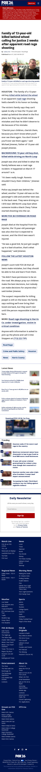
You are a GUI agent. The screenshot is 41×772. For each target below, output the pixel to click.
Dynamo (21, 612)
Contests (4, 682)
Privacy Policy (22, 525)
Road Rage (25, 52)
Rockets (21, 607)
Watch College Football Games (7, 716)
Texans (21, 605)
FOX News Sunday (25, 559)
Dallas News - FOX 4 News (8, 574)
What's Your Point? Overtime (8, 645)
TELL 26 (4, 548)
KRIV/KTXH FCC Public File (24, 696)
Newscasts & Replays (9, 551)
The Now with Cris (7, 668)
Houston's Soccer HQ (26, 654)
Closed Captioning (25, 699)
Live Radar (5, 602)
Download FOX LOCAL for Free (18, 418)
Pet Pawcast (23, 650)
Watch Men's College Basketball (8, 729)
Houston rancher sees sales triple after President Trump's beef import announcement (25, 474)
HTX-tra (22, 707)
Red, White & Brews (25, 636)
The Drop (5, 666)
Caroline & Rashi (24, 633)
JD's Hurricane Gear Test (8, 612)
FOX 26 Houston (16, 52)
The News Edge (7, 637)
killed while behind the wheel (23, 95)
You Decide (22, 554)
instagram (22, 749)
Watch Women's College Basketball (7, 733)
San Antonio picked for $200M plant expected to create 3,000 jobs (13, 381)
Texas (21, 547)
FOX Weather (6, 623)
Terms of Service (22, 527)
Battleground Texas (8, 658)
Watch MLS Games (8, 739)
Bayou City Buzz (7, 651)
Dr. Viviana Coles (24, 576)
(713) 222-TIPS (20, 338)
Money (21, 556)
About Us (23, 663)
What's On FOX (24, 677)
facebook (14, 749)
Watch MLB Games (8, 719)
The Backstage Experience (6, 674)
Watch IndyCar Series (8, 726)
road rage (21, 98)
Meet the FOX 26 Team (24, 669)
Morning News (25, 570)
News (5, 357)
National (21, 549)
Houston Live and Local (7, 655)
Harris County (18, 357)
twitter (18, 749)
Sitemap (21, 565)
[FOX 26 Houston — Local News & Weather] (7, 3)
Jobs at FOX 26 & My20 (24, 683)
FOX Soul (4, 558)
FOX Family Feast (24, 594)
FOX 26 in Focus (24, 638)
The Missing (23, 652)
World (21, 551)
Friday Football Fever (25, 619)
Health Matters (24, 581)
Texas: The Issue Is (8, 649)
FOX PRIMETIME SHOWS (7, 678)
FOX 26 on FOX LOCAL (6, 545)
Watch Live (31, 3)
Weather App (6, 618)
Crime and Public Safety (13, 351)
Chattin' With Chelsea (8, 640)
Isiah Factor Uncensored (5, 632)
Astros (21, 602)
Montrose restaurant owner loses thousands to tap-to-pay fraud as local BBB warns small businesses (25, 454)
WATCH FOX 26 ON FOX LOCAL (25, 674)
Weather (5, 599)
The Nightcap (6, 635)
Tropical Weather (7, 609)
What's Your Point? (8, 642)
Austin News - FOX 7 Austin (8, 578)
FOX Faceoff (23, 640)
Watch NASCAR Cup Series (8, 722)
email (26, 749)
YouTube (4, 556)
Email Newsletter (24, 679)
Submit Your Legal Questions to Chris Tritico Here (25, 587)
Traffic (4, 615)
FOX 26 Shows (8, 628)
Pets (20, 583)
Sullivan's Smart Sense (24, 562)
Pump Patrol (6, 620)
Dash (20, 614)
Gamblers (22, 617)
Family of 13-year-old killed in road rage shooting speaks (20, 81)
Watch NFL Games (8, 712)
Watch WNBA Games (8, 736)
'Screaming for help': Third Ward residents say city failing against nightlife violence (25, 483)
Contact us (22, 666)
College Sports (23, 609)
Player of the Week (25, 621)
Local (20, 544)
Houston (32, 351)
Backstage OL (6, 671)
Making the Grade (24, 573)
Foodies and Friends (25, 647)
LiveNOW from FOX (8, 553)
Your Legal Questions (26, 592)
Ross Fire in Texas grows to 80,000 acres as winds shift (15, 390)
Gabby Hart (7, 52)
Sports (22, 599)
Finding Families (24, 578)
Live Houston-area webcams (8, 605)
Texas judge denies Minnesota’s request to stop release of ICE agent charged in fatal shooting (14, 373)
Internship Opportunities (23, 687)
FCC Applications (24, 702)
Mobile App (22, 690)
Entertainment (8, 663)
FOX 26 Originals (23, 629)
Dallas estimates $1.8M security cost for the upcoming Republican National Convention (14, 409)
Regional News (8, 570)
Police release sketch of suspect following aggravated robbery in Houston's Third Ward (15, 400)
